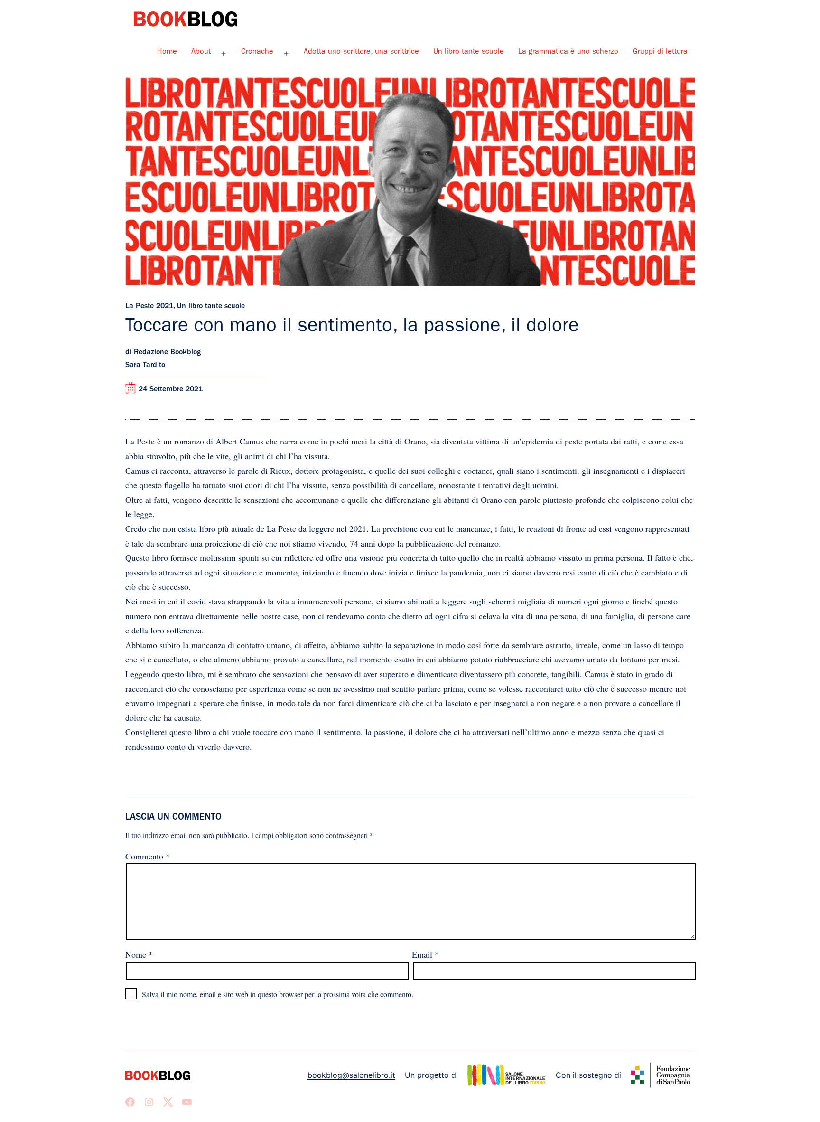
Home (167, 52)
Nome (139, 954)
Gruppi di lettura (660, 52)
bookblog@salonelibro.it (351, 1075)
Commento (147, 856)
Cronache (257, 52)
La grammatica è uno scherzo (568, 52)
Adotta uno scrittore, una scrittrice (361, 52)
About (201, 52)
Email (425, 954)
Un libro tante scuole (468, 52)
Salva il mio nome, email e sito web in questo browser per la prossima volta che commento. (277, 994)
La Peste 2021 (149, 307)
